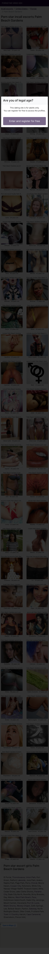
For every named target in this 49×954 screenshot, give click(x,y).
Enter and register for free (24, 121)
